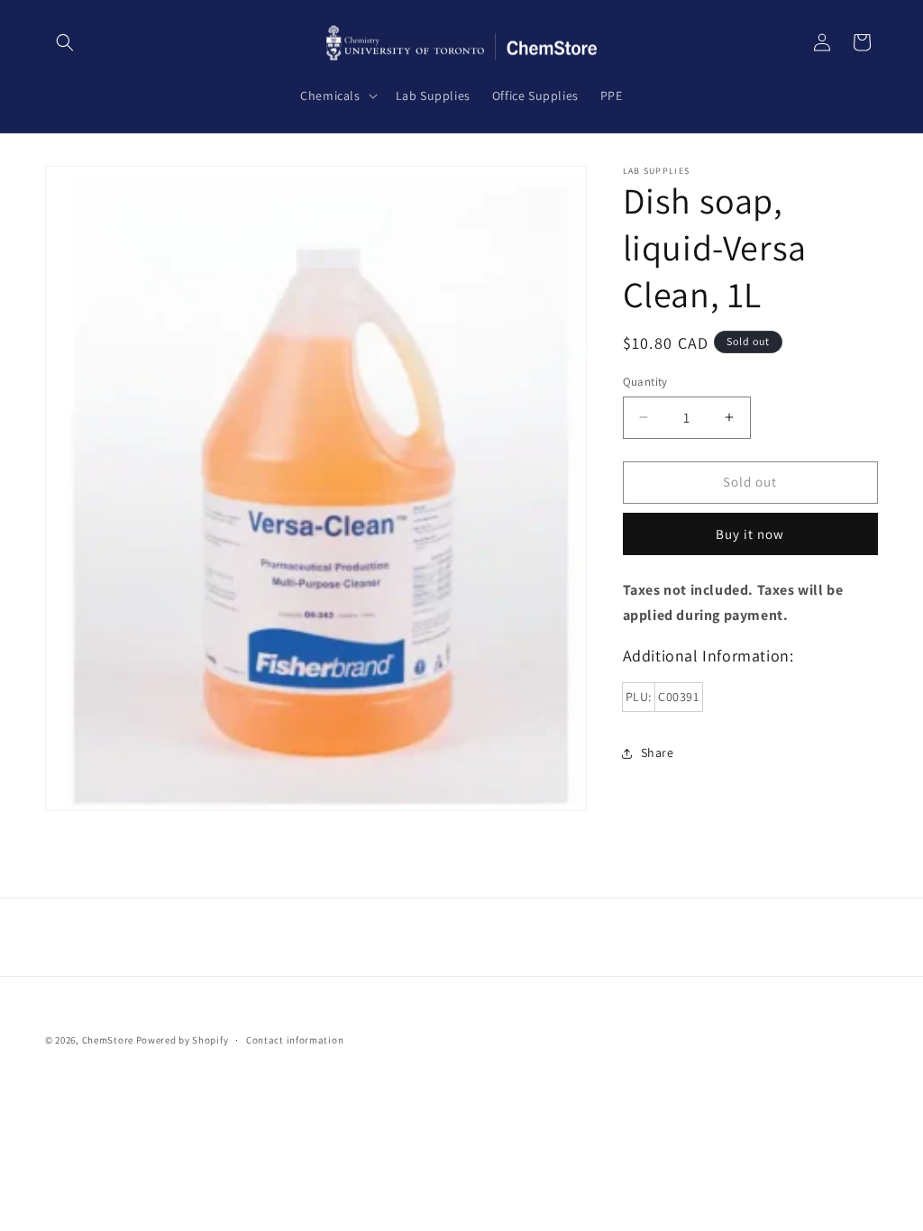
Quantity (645, 381)
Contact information (294, 1040)
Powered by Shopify (182, 1040)
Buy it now (750, 534)
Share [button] (657, 752)
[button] (65, 42)
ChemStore (107, 1040)
